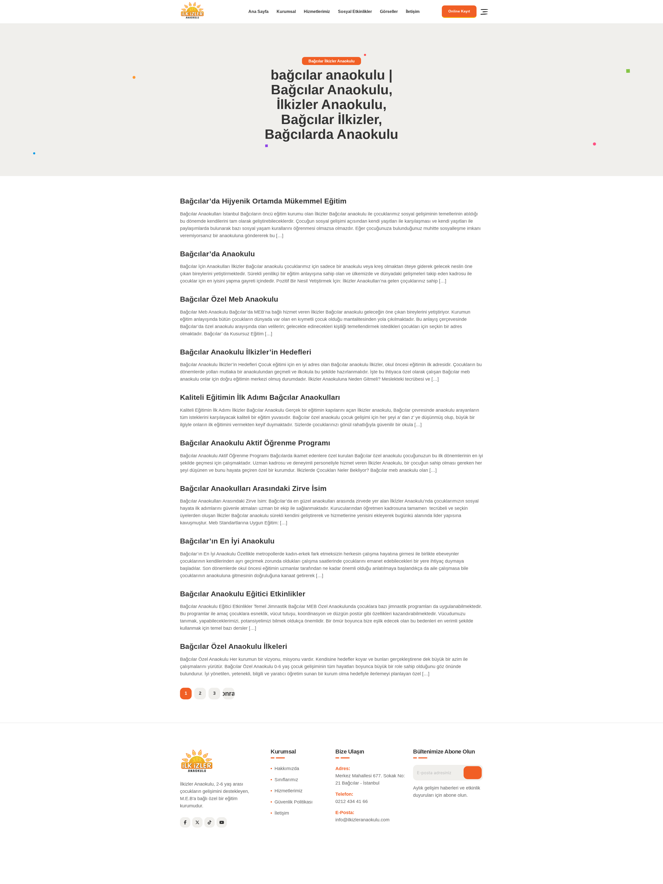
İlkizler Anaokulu (319, 877)
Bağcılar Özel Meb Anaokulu (229, 299)
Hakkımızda (287, 768)
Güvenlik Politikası (294, 802)
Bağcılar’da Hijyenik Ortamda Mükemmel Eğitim (263, 201)
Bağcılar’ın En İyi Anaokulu (227, 541)
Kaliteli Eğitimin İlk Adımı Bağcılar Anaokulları (260, 397)
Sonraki (228, 693)
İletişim (413, 12)
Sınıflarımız (286, 779)
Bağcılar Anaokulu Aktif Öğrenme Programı (255, 443)
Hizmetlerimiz (317, 12)
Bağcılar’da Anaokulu (217, 254)
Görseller (389, 12)
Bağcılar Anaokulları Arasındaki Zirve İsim (253, 488)
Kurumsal (286, 12)
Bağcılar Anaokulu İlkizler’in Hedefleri (245, 352)
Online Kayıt (459, 11)
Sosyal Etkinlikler (355, 12)
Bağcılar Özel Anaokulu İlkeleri (233, 646)
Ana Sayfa (258, 12)
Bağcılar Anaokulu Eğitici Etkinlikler (242, 594)
